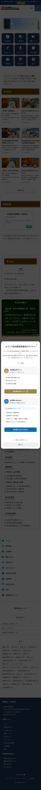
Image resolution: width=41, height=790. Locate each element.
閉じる (21, 444)
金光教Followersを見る (20, 430)
